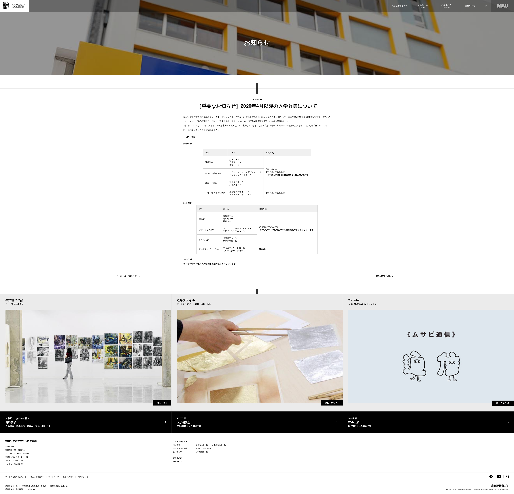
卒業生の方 (177, 461)
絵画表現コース (202, 445)
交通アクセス (68, 476)
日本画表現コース (219, 445)
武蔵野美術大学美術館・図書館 (34, 486)
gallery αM (31, 489)
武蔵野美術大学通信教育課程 (21, 441)
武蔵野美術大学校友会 (59, 486)
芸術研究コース (202, 451)
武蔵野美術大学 (11, 486)
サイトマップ (53, 476)
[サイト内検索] (486, 6)
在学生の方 (177, 458)
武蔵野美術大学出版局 (14, 489)
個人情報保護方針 (37, 476)
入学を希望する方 (180, 441)
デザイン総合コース (203, 448)
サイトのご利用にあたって (15, 476)
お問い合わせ (83, 476)
